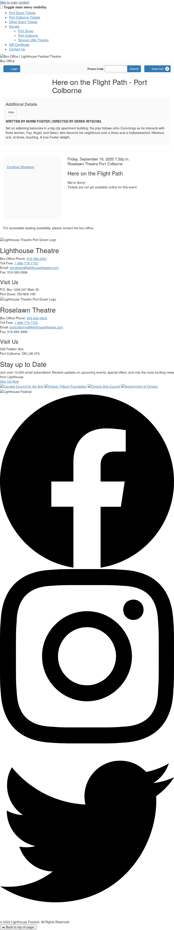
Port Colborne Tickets (24, 17)
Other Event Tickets (23, 22)
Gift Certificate (19, 44)
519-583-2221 (37, 258)
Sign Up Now (9, 381)
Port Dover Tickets (22, 12)
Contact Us (17, 49)
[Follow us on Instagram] (87, 742)
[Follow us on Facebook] (87, 567)
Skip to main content (14, 2)
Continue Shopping (20, 167)
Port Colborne (28, 35)
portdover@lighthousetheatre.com (34, 267)
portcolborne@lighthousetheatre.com (36, 327)
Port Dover (26, 31)
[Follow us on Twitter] (87, 917)
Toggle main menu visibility (25, 7)
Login (14, 69)
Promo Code (95, 68)
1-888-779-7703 (26, 263)
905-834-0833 (37, 318)
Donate (14, 26)
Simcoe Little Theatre (33, 40)
